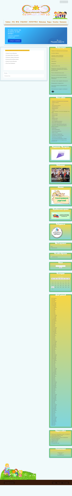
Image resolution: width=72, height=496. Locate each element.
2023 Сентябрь (54, 394)
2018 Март (53, 322)
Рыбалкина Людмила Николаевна (12, 57)
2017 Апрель (53, 309)
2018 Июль (53, 326)
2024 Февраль (54, 400)
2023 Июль (53, 393)
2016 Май (53, 301)
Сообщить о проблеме (14, 40)
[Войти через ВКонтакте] (63, 4)
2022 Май (53, 377)
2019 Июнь (53, 337)
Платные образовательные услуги (57, 72)
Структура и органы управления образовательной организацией (57, 56)
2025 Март (53, 411)
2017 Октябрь (53, 316)
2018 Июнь (53, 325)
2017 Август (53, 314)
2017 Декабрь (53, 318)
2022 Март (53, 375)
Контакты (63, 22)
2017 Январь (53, 306)
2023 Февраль (54, 387)
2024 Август (53, 403)
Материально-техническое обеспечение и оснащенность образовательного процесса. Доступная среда (59, 69)
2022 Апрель (53, 376)
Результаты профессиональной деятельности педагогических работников (17, 50)
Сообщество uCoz (54, 440)
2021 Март (53, 361)
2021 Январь (53, 359)
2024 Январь (53, 399)
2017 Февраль (54, 307)
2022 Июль (53, 379)
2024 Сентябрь (54, 404)
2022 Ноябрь (53, 384)
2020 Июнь (53, 351)
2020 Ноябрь (53, 357)
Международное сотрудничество (57, 83)
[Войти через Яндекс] (65, 4)
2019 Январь (53, 332)
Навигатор (42, 22)
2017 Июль (53, 312)
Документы (53, 58)
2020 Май (53, 350)
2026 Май (53, 425)
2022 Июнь (53, 378)
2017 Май (53, 310)
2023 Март (53, 388)
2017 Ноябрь (53, 317)
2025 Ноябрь (53, 419)
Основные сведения (55, 53)
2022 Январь (53, 372)
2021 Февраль (54, 360)
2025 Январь (53, 409)
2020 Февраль (54, 346)
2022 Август (53, 380)
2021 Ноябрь (53, 370)
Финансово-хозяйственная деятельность (58, 75)
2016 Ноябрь (53, 303)
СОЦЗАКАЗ (23, 22)
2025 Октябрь (53, 418)
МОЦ (17, 22)
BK (51, 246)
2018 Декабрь (53, 331)
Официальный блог (55, 439)
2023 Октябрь (53, 395)
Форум (49, 22)
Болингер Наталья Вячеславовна (12, 59)
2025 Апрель (53, 412)
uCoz (13, 482)
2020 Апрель (53, 349)
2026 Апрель (53, 423)
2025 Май (53, 413)
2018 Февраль (54, 320)
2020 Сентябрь (54, 354)
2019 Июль (53, 339)
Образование (53, 61)
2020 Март (53, 348)
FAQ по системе (54, 442)
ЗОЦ (13, 22)
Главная (7, 22)
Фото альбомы (65, 482)
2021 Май (53, 363)
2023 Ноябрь (53, 396)
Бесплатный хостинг (8, 482)
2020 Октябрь (53, 355)
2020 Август (53, 353)
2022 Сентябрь (54, 382)
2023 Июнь (53, 392)
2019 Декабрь (53, 344)
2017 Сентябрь (54, 315)
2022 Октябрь (53, 383)
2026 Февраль (54, 421)
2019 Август (53, 340)
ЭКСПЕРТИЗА (33, 22)
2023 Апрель (53, 389)
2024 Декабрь (53, 408)
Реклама (5, 73)
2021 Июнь (53, 365)
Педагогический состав (55, 65)
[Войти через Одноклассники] (67, 4)
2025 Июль (53, 416)
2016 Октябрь (53, 302)
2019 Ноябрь (53, 343)
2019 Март (53, 334)
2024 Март (53, 401)
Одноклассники (54, 247)
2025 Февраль (54, 410)
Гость (61, 2)
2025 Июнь (53, 414)
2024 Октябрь (53, 405)
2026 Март (53, 422)
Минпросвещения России (56, 436)
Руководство (53, 63)
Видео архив (59, 482)
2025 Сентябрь (54, 417)
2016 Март (53, 299)
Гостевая (55, 22)
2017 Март (53, 308)
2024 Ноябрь (53, 406)
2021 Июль (53, 366)
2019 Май (53, 336)
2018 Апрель (53, 323)
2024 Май (53, 402)
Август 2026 (60, 277)
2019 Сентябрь (54, 341)
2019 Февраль (54, 333)
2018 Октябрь (53, 328)
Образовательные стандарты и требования (59, 88)
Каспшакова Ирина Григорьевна (12, 55)
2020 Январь (53, 345)
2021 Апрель (53, 362)
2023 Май (53, 391)
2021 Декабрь (53, 371)
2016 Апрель (53, 300)
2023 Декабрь (53, 397)
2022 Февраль (54, 374)
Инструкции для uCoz (55, 443)
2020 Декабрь (53, 358)
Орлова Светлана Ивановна (11, 53)
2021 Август (53, 367)
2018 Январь (53, 319)
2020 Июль (53, 352)
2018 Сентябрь (54, 327)
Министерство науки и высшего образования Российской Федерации (59, 438)
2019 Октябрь (53, 342)
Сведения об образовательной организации (59, 50)
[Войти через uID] (61, 4)
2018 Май (53, 324)
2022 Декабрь (53, 385)
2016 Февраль (54, 298)
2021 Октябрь (53, 369)
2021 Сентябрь (54, 368)
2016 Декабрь (53, 305)
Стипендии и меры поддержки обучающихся (59, 80)
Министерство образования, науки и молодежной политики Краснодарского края (60, 434)
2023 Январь (53, 386)
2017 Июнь (53, 311)
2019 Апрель (53, 335)
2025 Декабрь (53, 420)
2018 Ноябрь (53, 329)
